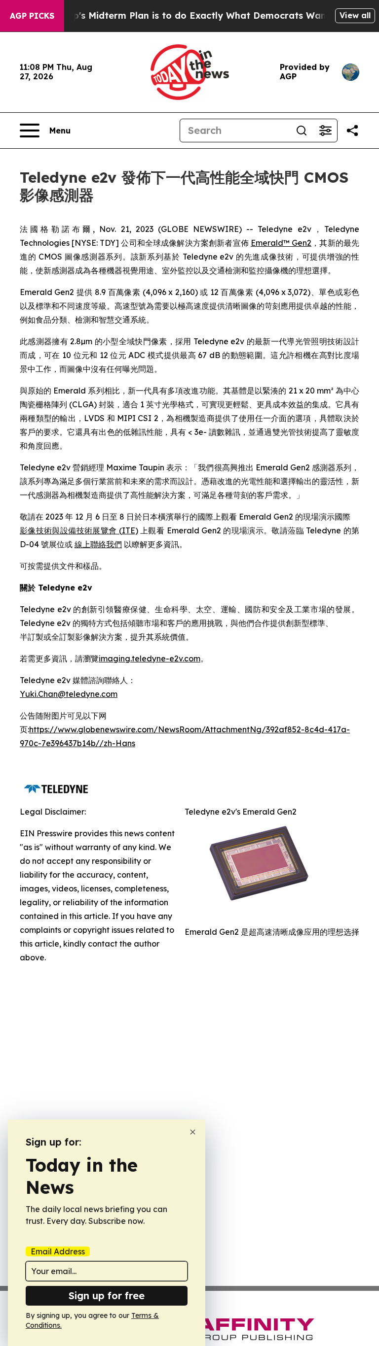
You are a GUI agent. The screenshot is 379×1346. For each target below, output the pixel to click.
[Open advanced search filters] (325, 130)
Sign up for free (107, 1295)
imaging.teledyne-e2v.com (149, 658)
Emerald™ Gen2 (281, 243)
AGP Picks (32, 16)
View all (355, 15)
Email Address (58, 1251)
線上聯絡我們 (98, 544)
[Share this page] (352, 130)
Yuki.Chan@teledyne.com (68, 694)
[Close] (192, 1132)
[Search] (301, 130)
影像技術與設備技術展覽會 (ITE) (79, 530)
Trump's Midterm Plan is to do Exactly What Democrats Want (190, 15)
